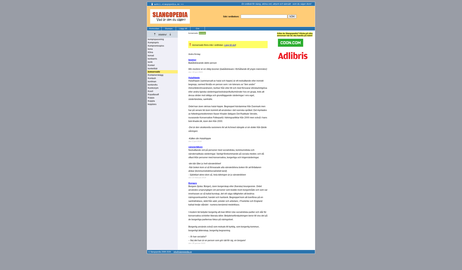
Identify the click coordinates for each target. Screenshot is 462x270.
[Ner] (170, 34)
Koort (150, 91)
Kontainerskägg (155, 75)
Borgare (192, 183)
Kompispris (153, 42)
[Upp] (155, 34)
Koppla (151, 101)
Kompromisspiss (156, 46)
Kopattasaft (153, 94)
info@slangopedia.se (183, 252)
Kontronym (153, 88)
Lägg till (183, 28)
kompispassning (156, 39)
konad (151, 55)
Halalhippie (194, 77)
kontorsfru (153, 85)
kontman (152, 81)
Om (197, 28)
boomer (202, 33)
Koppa (151, 97)
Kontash (152, 78)
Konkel (151, 65)
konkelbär (153, 68)
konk (150, 62)
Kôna (150, 52)
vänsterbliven (195, 147)
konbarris (152, 59)
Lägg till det (230, 45)
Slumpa (169, 28)
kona (150, 49)
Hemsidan (154, 28)
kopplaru (152, 104)
